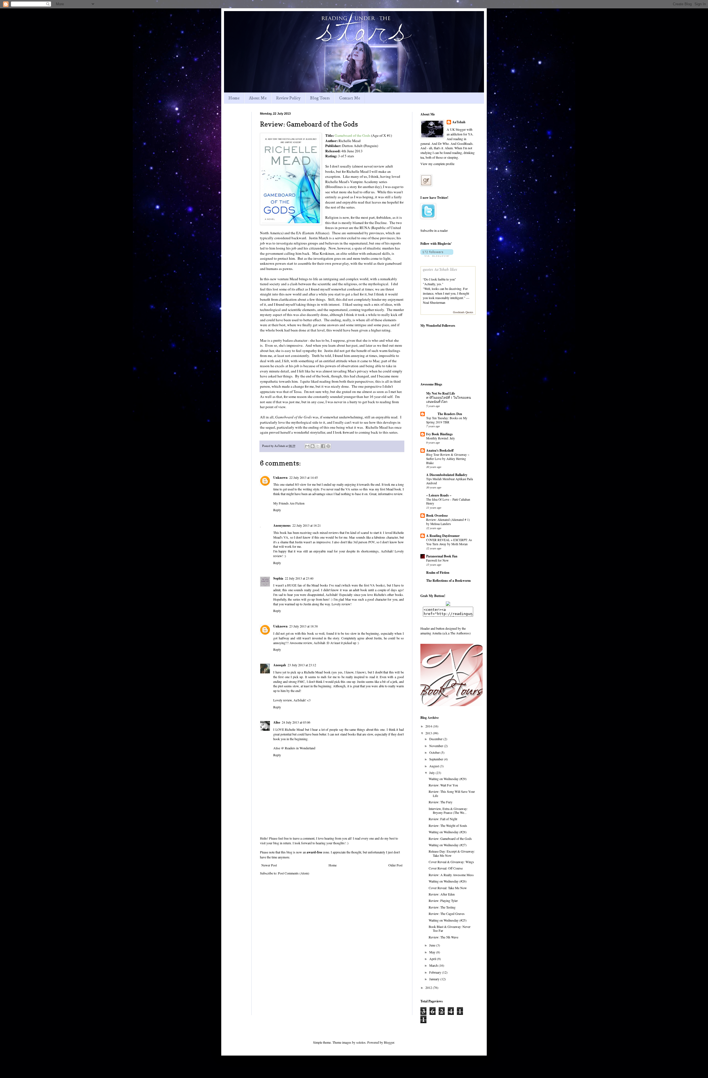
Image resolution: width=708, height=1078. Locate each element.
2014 (429, 726)
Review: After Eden (442, 894)
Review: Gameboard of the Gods (450, 838)
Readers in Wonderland (300, 748)
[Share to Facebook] (323, 446)
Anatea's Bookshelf (440, 450)
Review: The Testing (442, 907)
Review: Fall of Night (443, 819)
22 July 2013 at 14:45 (303, 477)
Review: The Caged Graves (447, 913)
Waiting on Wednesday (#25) (448, 920)
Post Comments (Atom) (293, 873)
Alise (276, 722)
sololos (361, 1042)
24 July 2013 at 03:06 (296, 722)
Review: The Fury (440, 802)
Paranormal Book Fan (441, 556)
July (432, 772)
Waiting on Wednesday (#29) (448, 778)
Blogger (389, 1042)
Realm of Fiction (437, 572)
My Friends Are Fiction (288, 503)
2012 (429, 987)
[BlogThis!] (312, 446)
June (432, 945)
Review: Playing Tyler (443, 900)
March (434, 965)
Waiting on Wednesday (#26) (448, 881)
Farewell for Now (437, 560)
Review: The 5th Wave (443, 937)
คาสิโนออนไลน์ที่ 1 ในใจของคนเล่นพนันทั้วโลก (448, 399)
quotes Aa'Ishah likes (440, 269)
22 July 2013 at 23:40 (299, 578)
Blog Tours (320, 98)
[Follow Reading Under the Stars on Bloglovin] (436, 255)
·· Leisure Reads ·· (438, 495)
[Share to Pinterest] (328, 446)
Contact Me (349, 98)
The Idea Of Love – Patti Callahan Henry (448, 501)
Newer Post (269, 865)
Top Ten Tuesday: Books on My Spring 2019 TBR (446, 420)
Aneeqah (279, 665)
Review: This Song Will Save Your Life (452, 793)
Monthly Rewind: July (440, 438)
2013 (429, 733)
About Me (258, 98)
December (436, 739)
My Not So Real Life (440, 393)
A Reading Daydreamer (443, 535)
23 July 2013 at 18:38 (303, 626)
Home (234, 98)
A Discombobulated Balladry (446, 474)
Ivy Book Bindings (439, 434)
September (436, 759)
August (434, 766)
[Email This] (307, 446)
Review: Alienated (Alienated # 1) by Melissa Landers (448, 522)
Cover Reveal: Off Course (446, 868)
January (434, 979)
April (433, 958)
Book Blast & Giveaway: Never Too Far (449, 928)
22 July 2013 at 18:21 (306, 525)
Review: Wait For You (443, 785)
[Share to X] (318, 446)
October (435, 752)
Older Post (395, 865)
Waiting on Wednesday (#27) (448, 845)
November (436, 745)
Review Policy (288, 98)
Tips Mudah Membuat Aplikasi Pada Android (449, 481)
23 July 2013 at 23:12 (302, 665)
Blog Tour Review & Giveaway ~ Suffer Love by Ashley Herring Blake (447, 458)
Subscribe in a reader (434, 230)
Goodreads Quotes (463, 312)
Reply (277, 510)
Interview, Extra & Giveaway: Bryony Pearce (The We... (448, 810)
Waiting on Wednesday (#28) (448, 832)
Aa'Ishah (458, 122)
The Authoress (460, 633)
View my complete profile (437, 163)
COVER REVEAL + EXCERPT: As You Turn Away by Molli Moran (449, 542)
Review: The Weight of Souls (448, 825)
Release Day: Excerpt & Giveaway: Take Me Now (452, 853)
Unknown (280, 477)
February (435, 972)
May (432, 952)
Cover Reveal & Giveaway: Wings (451, 862)
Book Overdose (437, 515)
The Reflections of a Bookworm (448, 580)
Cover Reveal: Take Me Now (448, 888)
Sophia (278, 578)
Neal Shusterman (434, 302)
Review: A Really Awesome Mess (451, 875)
